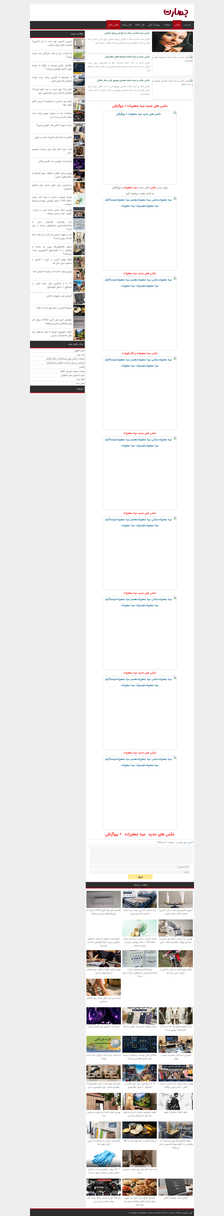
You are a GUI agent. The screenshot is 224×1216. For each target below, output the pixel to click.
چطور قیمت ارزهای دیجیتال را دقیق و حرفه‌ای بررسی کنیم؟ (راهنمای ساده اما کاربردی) (103, 942)
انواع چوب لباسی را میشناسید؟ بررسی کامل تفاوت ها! (103, 1142)
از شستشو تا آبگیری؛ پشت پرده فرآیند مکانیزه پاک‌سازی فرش (139, 911)
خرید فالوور (80, 350)
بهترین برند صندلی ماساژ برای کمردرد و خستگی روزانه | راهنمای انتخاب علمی (175, 940)
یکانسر (82, 367)
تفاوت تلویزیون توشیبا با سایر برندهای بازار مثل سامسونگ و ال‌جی (139, 1113)
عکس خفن (113, 25)
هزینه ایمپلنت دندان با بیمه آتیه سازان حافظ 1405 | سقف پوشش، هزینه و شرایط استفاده (139, 942)
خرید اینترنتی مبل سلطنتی (73, 375)
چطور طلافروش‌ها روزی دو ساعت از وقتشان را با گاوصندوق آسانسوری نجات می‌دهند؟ (176, 1144)
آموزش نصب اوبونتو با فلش (176, 1198)
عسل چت (80, 383)
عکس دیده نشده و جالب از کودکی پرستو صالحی (127, 33)
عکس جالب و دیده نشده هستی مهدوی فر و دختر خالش (123, 80)
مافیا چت (80, 379)
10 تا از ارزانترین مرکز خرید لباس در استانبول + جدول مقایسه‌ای (140, 1085)
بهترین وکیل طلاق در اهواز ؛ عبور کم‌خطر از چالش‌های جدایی (104, 971)
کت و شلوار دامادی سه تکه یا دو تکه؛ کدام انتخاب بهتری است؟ (176, 1028)
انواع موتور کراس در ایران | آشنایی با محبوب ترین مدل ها (176, 971)
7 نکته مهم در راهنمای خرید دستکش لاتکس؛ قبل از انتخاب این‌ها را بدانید (104, 1171)
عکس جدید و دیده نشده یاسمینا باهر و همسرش (127, 56)
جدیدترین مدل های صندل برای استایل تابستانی (104, 999)
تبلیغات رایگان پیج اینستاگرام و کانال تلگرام (65, 359)
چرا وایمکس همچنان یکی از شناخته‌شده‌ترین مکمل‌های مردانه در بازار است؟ (139, 973)
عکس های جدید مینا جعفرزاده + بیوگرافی (140, 105)
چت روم (81, 354)
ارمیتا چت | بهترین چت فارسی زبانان (103, 1026)
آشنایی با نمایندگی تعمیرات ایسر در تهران (176, 1056)
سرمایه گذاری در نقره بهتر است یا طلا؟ (139, 1140)
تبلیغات (167, 25)
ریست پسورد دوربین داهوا (73, 371)
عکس (177, 25)
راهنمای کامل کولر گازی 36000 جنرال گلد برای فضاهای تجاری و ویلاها (103, 911)
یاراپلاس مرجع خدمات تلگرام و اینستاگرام (66, 363)
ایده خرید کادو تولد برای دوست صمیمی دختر (140, 1171)
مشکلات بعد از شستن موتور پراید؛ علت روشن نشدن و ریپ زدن (104, 1199)
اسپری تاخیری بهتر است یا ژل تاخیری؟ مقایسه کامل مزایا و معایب (176, 911)
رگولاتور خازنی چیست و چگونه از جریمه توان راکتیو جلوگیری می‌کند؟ (140, 1056)
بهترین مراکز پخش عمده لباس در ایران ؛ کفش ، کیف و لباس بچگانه (176, 1085)
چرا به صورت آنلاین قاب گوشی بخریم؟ (139, 1026)
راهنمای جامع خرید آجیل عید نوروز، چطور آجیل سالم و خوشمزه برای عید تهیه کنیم (139, 1201)
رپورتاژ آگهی (154, 25)
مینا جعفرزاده (130, 187)
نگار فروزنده (128, 353)
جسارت (187, 25)
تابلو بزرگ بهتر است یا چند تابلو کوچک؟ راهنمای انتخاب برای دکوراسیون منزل (104, 1085)
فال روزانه (126, 25)
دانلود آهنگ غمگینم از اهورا (175, 1112)
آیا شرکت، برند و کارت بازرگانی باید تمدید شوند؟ (103, 1056)
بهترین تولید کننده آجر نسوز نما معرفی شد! (103, 1113)
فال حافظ (139, 25)
